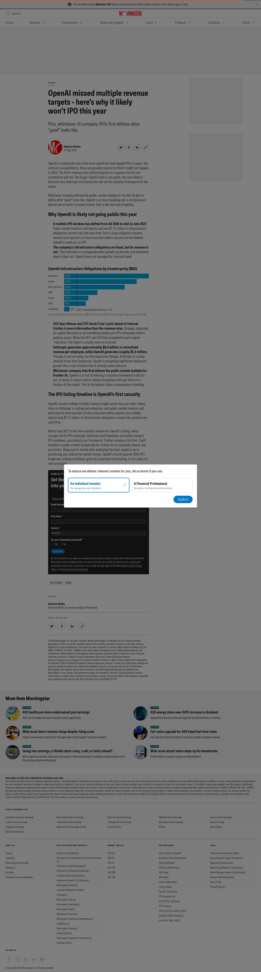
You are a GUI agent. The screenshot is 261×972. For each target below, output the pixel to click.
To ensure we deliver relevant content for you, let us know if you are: (115, 471)
